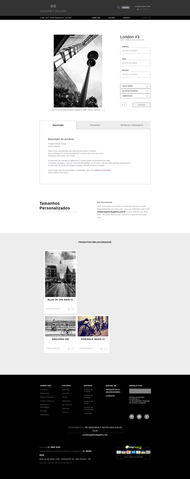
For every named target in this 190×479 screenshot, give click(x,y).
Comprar (141, 105)
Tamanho (125, 46)
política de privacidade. (103, 170)
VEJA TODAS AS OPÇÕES (133, 457)
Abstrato (65, 390)
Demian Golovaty (67, 110)
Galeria (112, 18)
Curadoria (44, 415)
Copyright (88, 413)
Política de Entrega (88, 396)
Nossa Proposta (47, 397)
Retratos (65, 408)
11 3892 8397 (54, 447)
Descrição (58, 125)
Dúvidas (88, 386)
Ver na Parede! (127, 86)
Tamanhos (95, 125)
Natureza (66, 401)
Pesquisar (126, 7)
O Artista (44, 390)
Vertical (97, 110)
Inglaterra (78, 110)
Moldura (125, 70)
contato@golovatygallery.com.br (111, 212)
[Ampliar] (104, 110)
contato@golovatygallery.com (95, 435)
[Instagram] (139, 416)
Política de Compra (88, 390)
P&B (85, 110)
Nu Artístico (67, 405)
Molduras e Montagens (132, 125)
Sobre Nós (96, 18)
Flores (64, 397)
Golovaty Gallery (53, 8)
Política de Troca (88, 402)
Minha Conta (143, 6)
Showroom (44, 393)
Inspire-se (111, 386)
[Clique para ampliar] (78, 71)
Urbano (90, 110)
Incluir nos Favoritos (130, 91)
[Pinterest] (131, 416)
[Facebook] (146, 416)
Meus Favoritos (145, 9)
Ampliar (73, 309)
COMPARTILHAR (127, 96)
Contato (126, 18)
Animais (65, 393)
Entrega (43, 411)
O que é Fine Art (47, 401)
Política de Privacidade (89, 408)
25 (59, 110)
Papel (124, 59)
